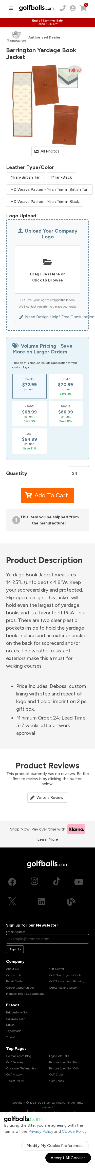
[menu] (11, 8)
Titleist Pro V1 (15, 1081)
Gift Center (56, 969)
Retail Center (15, 981)
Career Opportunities (20, 987)
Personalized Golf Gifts (64, 1068)
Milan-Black (61, 177)
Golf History (14, 1074)
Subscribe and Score (63, 987)
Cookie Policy (74, 1131)
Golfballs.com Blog (18, 1056)
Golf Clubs (56, 1074)
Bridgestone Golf (17, 1012)
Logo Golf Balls (59, 1056)
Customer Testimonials (21, 1068)
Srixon (10, 1025)
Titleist (10, 1037)
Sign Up (15, 949)
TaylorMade (13, 1031)
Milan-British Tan (25, 177)
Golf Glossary (15, 1062)
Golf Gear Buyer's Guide (65, 975)
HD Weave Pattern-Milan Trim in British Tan (49, 189)
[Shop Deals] (47, 22)
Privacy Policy (40, 1131)
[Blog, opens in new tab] (71, 902)
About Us (12, 969)
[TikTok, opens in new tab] (57, 882)
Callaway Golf (15, 1019)
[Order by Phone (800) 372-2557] (62, 8)
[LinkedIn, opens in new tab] (42, 902)
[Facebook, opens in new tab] (12, 882)
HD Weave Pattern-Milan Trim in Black (44, 201)
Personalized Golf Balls (64, 1062)
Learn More (47, 839)
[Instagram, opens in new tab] (34, 882)
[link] (73, 8)
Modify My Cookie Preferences (55, 1145)
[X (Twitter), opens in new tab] (12, 902)
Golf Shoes (56, 1081)
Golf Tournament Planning (66, 981)
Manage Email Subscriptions (25, 993)
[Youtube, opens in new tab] (79, 882)
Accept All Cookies (68, 1157)
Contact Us (13, 975)
